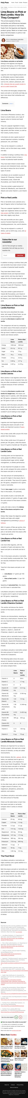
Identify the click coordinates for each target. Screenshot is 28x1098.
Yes (16, 1017)
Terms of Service (14, 1087)
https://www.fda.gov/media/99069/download (12, 1005)
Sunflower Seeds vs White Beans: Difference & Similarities (20, 1074)
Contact (13, 1084)
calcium (18, 757)
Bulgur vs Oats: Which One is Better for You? (7, 1047)
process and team (16, 1030)
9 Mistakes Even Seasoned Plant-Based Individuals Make (7, 1060)
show (11, 103)
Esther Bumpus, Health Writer (17, 39)
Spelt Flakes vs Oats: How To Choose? (20, 1059)
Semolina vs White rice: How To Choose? (20, 1047)
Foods (16, 2)
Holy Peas (5, 2)
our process (19, 932)
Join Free (20, 255)
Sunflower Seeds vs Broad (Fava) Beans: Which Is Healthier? (6, 1073)
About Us (7, 1084)
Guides (20, 2)
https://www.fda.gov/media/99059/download (12, 1012)
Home (12, 2)
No (20, 1017)
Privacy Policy (20, 1084)
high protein (4, 213)
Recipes (25, 2)
